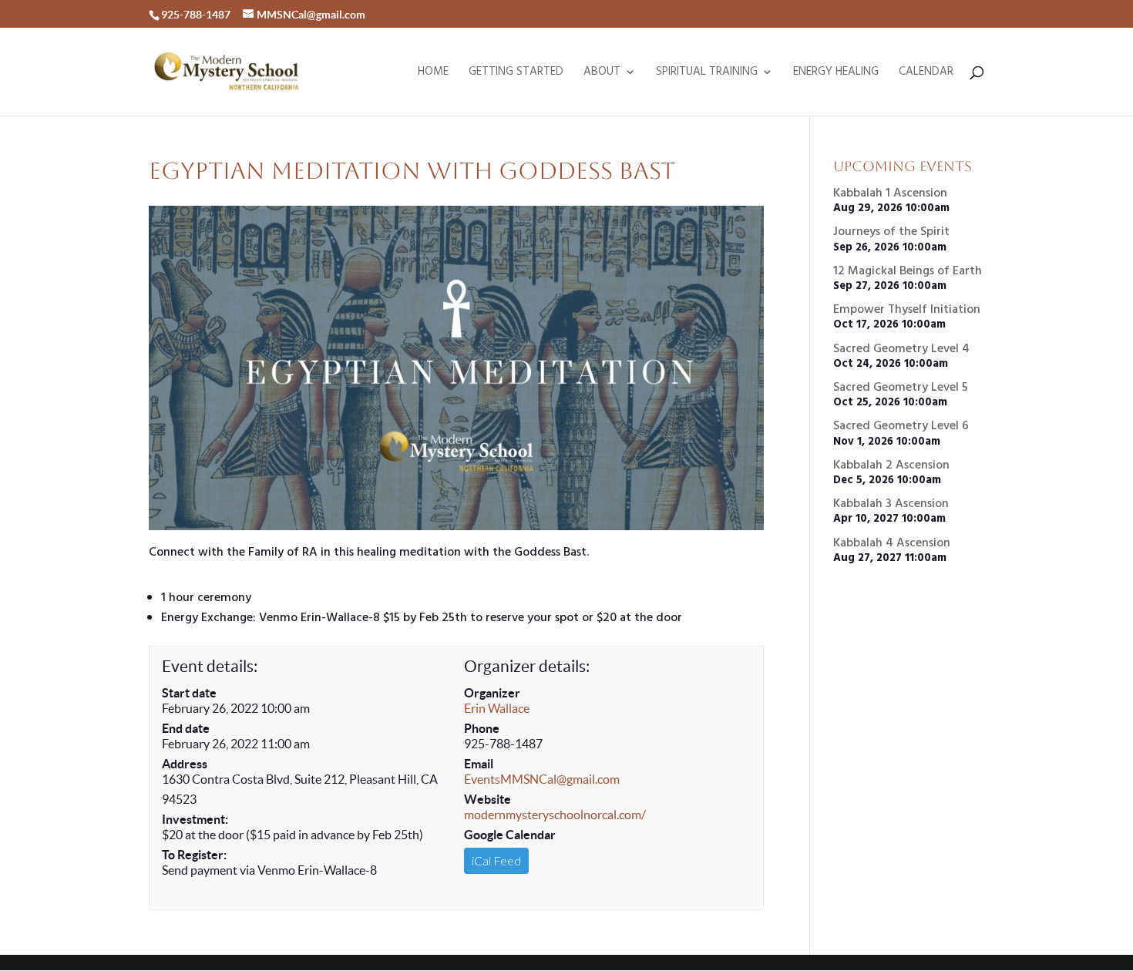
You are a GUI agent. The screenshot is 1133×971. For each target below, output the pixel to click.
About (601, 73)
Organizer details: (527, 666)
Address (184, 764)
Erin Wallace (497, 708)
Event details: (209, 666)
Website (487, 799)
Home (433, 73)
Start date (189, 693)
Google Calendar (510, 835)
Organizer (492, 693)
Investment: (195, 819)
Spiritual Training (707, 73)
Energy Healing (836, 73)
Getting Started (516, 73)
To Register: (194, 855)
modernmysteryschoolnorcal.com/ (555, 814)
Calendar (926, 73)
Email (478, 764)
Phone (481, 728)
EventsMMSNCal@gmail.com (542, 779)
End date (186, 728)
